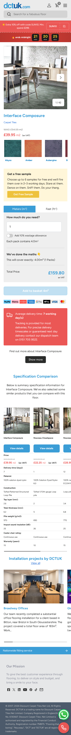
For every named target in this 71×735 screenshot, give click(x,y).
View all (35, 563)
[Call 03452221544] (63, 727)
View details (16, 448)
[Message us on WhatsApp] (63, 714)
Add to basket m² (36, 291)
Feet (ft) (51, 209)
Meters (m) (19, 209)
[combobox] (35, 14)
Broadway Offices (16, 608)
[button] (57, 5)
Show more (36, 359)
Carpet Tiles (10, 122)
